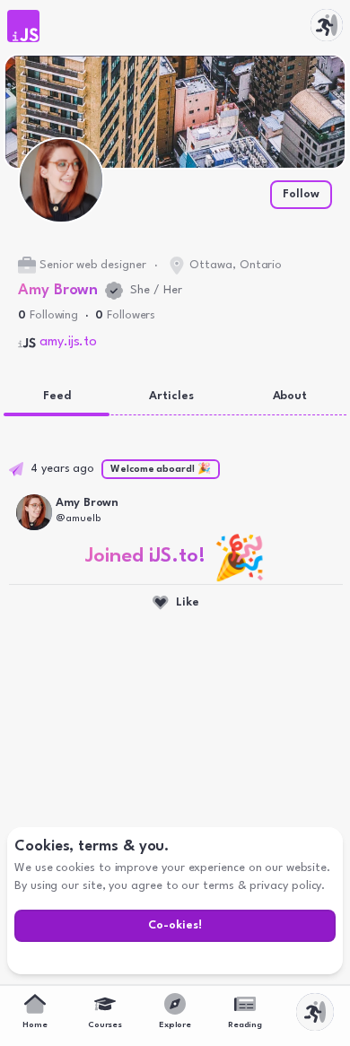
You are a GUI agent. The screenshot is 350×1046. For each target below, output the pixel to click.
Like (187, 602)
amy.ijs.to (68, 342)
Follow (301, 194)
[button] (23, 26)
